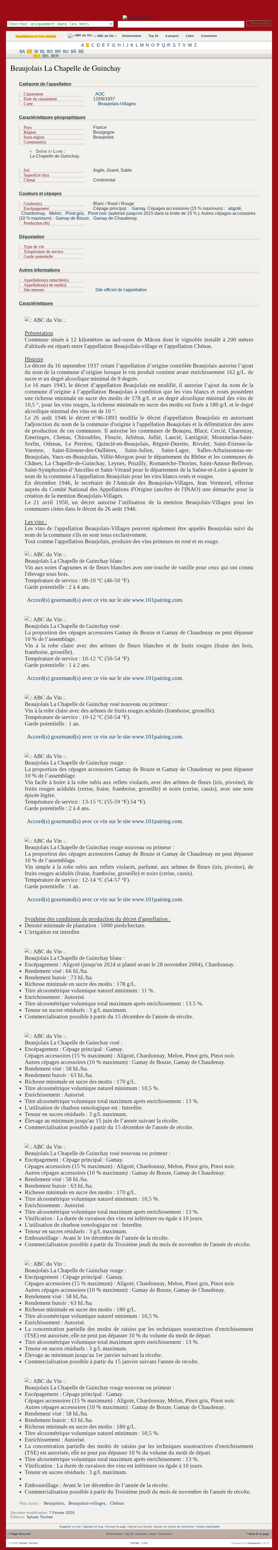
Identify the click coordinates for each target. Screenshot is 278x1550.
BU (66, 51)
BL (42, 51)
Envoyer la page (116, 1526)
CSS (145, 1543)
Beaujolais (54, 1503)
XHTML (135, 1543)
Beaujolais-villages (87, 1503)
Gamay (138, 208)
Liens (190, 35)
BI (36, 51)
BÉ (81, 51)
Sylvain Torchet (40, 1517)
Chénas (117, 1503)
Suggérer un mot (70, 1526)
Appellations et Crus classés (35, 36)
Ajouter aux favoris (140, 1526)
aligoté (234, 208)
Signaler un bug (93, 1526)
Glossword (253, 1543)
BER (55, 56)
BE (29, 51)
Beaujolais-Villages (117, 103)
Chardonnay (33, 213)
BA (22, 51)
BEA (36, 56)
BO (50, 51)
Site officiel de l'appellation (121, 289)
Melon (55, 213)
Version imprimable (208, 1526)
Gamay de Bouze (72, 218)
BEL (45, 56)
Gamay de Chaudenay (115, 218)
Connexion (209, 35)
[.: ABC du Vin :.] (139, 17)
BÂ (73, 51)
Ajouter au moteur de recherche (174, 1526)
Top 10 (153, 35)
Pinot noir (97, 213)
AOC (100, 94)
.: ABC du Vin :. (105, 35)
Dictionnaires (131, 35)
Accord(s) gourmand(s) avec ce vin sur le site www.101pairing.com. (105, 600)
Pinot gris (74, 213)
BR (58, 51)
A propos (172, 35)
